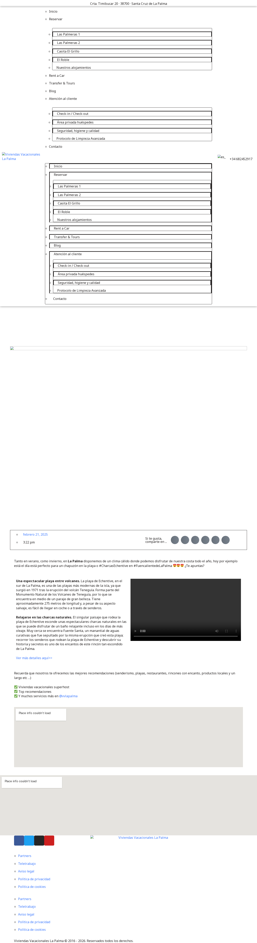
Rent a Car (57, 75)
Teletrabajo (27, 863)
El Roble (63, 60)
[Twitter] (29, 841)
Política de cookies (32, 886)
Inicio (53, 11)
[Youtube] (49, 841)
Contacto (55, 146)
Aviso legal (26, 871)
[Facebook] (19, 841)
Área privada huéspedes (75, 122)
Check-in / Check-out (72, 113)
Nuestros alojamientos (73, 67)
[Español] (221, 157)
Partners (24, 856)
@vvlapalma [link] (68, 696)
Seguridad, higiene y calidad (78, 130)
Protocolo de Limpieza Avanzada (80, 138)
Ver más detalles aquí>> (34, 658)
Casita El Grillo (68, 51)
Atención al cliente (63, 98)
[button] (128, 154)
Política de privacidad (34, 879)
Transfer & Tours (62, 83)
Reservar (55, 19)
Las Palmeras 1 (68, 34)
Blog (52, 91)
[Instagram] (39, 841)
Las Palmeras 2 (68, 42)
